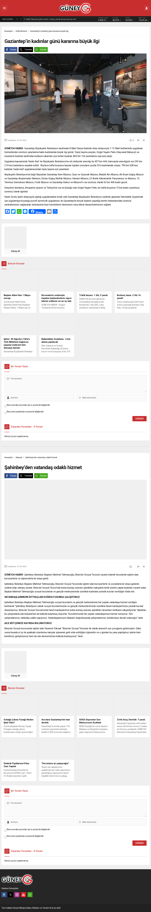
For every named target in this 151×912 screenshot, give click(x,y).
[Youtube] (23, 894)
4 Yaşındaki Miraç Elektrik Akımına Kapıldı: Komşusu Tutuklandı (53, 19)
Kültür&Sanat (21, 31)
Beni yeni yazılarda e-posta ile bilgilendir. (25, 411)
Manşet (19, 457)
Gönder (43, 49)
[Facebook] (3, 894)
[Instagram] (16, 894)
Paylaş (13, 49)
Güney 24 (15, 251)
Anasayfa (8, 31)
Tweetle (28, 49)
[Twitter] (10, 894)
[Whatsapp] (29, 894)
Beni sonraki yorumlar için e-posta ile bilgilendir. (28, 405)
